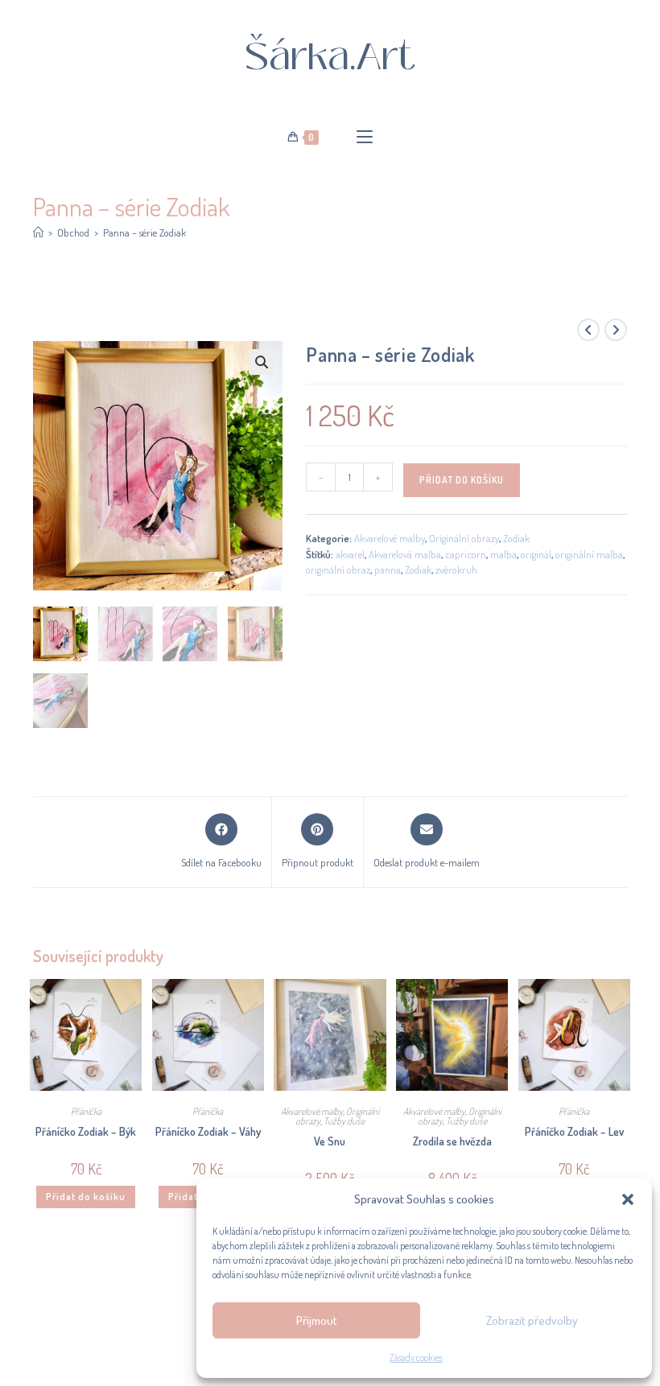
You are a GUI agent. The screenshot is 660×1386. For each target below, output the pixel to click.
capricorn (465, 554)
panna (387, 569)
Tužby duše (344, 1121)
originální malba (589, 554)
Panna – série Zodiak (144, 232)
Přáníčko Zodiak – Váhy (208, 1131)
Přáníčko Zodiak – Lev (574, 1131)
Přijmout (316, 1320)
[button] (628, 1199)
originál (536, 554)
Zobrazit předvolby (532, 1320)
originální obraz (338, 569)
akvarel (350, 554)
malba (503, 554)
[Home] (38, 232)
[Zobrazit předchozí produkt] (588, 330)
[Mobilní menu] (364, 137)
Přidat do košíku (461, 480)
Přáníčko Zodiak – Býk (85, 1131)
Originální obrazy (464, 538)
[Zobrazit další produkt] (615, 330)
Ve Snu (329, 1141)
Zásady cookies (416, 1357)
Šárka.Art (330, 56)
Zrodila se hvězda (452, 1141)
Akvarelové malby (389, 538)
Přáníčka (86, 1111)
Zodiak (516, 538)
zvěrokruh (456, 569)
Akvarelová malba (405, 554)
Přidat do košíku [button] (86, 1197)
